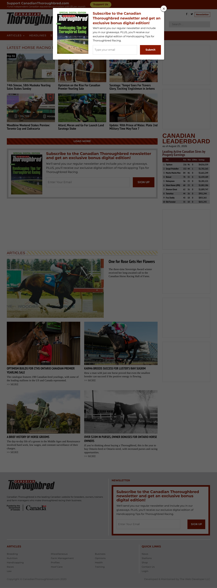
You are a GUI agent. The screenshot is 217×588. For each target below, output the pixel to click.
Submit (150, 49)
